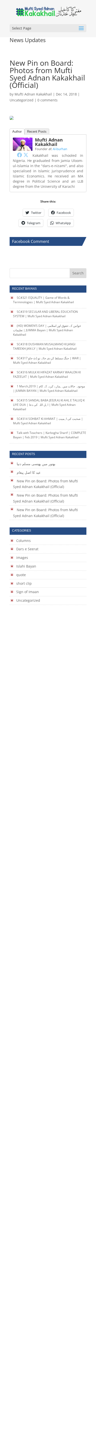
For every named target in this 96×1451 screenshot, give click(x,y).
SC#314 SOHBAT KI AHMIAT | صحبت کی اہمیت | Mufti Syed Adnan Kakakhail (48, 421)
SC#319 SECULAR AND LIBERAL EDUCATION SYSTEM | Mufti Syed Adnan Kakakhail (45, 314)
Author (17, 131)
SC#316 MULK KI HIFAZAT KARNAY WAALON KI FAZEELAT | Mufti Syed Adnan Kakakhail (47, 374)
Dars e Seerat (27, 549)
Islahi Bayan (26, 566)
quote (21, 574)
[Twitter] (26, 155)
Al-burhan (60, 149)
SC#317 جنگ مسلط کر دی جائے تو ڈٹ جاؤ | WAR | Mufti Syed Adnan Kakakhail (47, 360)
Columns (23, 540)
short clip (24, 583)
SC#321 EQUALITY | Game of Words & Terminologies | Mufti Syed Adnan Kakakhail (43, 300)
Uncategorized (21, 100)
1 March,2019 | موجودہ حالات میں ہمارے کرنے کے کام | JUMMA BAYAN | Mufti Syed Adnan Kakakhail (49, 388)
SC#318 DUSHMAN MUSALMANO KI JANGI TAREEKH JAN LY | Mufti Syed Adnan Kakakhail (45, 346)
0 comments (47, 100)
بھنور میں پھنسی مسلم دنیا (36, 463)
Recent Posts (37, 131)
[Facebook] (19, 155)
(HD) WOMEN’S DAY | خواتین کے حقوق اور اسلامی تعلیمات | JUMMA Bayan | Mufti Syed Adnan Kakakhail (47, 330)
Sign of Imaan (27, 591)
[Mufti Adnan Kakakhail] (22, 147)
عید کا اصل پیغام (29, 472)
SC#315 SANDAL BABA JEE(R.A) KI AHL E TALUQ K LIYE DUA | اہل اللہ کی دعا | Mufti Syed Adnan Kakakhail (49, 404)
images (22, 557)
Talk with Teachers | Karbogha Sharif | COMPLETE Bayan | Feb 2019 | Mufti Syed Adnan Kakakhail (49, 435)
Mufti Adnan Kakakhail (33, 94)
